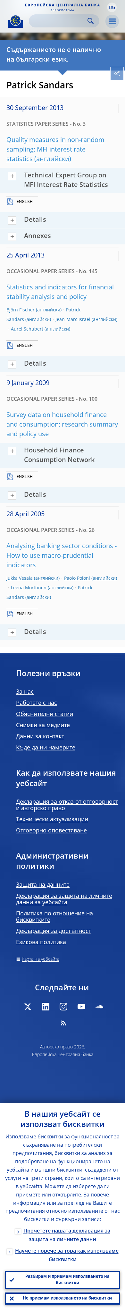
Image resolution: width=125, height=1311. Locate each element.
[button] (112, 7)
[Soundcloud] (99, 1006)
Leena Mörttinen (28, 588)
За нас (25, 692)
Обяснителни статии (44, 714)
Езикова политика (41, 942)
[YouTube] (81, 1006)
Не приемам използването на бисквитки (67, 1298)
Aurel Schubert (27, 329)
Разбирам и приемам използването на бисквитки (67, 1280)
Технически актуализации (52, 820)
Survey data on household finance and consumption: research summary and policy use (62, 425)
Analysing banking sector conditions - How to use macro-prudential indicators (61, 556)
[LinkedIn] (45, 1006)
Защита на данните (43, 885)
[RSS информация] (63, 1023)
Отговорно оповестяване (51, 831)
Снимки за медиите (43, 725)
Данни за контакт (40, 737)
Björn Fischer (20, 310)
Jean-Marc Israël (72, 319)
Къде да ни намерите (45, 748)
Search (90, 20)
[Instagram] (63, 1006)
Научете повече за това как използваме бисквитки (67, 1256)
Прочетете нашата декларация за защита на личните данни (66, 1235)
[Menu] (112, 21)
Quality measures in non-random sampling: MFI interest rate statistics (55, 150)
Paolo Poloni (77, 578)
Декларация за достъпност (53, 931)
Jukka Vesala (19, 578)
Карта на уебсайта (40, 959)
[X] (27, 1006)
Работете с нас (36, 703)
